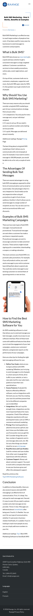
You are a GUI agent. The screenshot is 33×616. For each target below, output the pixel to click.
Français (5, 596)
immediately (18, 509)
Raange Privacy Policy (16, 612)
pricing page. (21, 446)
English (5, 592)
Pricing (24, 139)
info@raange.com (13, 576)
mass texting (24, 57)
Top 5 (19, 534)
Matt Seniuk (11, 30)
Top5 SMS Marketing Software (13, 477)
